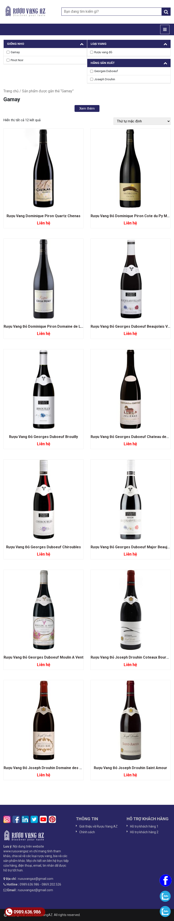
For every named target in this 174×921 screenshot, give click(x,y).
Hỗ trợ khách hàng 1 (144, 826)
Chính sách (87, 832)
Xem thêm (87, 108)
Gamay (15, 52)
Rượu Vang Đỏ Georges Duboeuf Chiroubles (43, 547)
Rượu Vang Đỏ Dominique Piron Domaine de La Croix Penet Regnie (60, 326)
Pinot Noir (17, 60)
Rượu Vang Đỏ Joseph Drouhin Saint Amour (130, 768)
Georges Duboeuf (106, 71)
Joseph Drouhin (104, 79)
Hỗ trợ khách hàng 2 (144, 832)
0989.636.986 (27, 912)
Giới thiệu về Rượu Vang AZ (98, 826)
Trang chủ (11, 91)
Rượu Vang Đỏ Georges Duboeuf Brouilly (43, 437)
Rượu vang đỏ (103, 52)
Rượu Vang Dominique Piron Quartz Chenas (43, 216)
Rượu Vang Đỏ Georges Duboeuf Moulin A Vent (43, 657)
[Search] (166, 12)
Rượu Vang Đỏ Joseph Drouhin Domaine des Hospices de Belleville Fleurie (67, 768)
